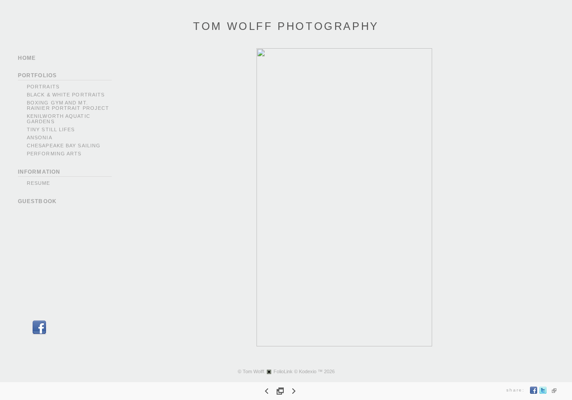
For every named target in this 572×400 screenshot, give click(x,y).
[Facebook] (39, 333)
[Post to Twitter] (543, 392)
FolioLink (283, 371)
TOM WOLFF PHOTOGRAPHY (286, 26)
